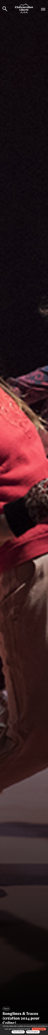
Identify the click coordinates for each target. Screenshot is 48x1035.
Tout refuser (18, 1032)
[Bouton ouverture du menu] (43, 9)
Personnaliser (33, 1032)
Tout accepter (39, 1029)
